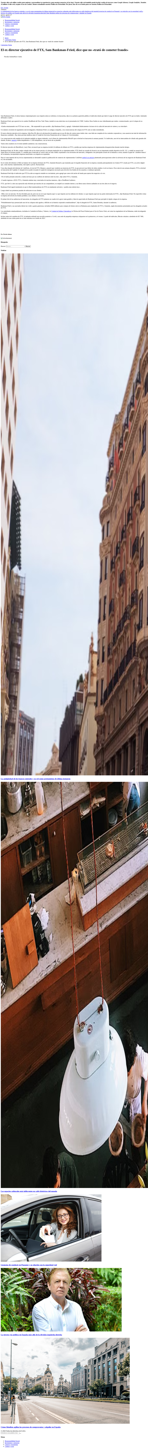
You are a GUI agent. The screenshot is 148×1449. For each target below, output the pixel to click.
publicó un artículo (88, 157)
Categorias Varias (6, 45)
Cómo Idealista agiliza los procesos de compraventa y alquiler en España (68, 13)
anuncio (14, 140)
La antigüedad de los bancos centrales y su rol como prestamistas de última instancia (27, 11)
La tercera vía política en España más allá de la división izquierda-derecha (31, 1335)
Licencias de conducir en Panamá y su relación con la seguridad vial (119, 11)
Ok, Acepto (4, 8)
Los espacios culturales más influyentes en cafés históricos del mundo (76, 11)
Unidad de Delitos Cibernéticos (61, 211)
